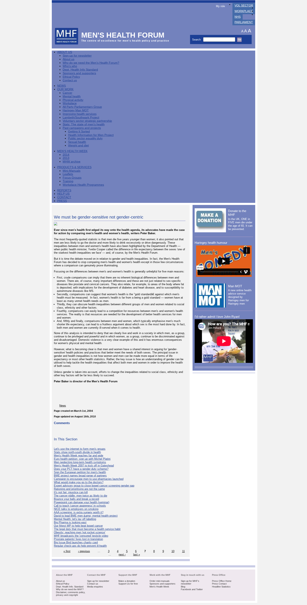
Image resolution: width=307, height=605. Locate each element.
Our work (65, 89)
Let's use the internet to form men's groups (79, 448)
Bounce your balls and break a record (76, 499)
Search (197, 39)
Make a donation (126, 581)
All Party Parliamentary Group (82, 106)
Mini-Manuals (71, 170)
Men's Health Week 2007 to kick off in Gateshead (84, 465)
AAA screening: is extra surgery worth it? (78, 512)
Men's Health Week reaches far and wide (78, 455)
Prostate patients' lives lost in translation (78, 539)
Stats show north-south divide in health (77, 452)
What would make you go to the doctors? (78, 482)
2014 (66, 154)
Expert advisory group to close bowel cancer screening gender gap (94, 485)
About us (68, 59)
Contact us (70, 80)
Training (68, 181)
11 (183, 551)
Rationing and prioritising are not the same (79, 489)
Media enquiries (95, 586)
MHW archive (71, 161)
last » (136, 554)
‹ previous (84, 551)
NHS (238, 16)
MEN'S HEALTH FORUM (123, 35)
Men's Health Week (72, 151)
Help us (63, 193)
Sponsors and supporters (79, 73)
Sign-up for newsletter (77, 55)
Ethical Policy (71, 76)
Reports (64, 190)
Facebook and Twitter (192, 589)
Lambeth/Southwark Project (81, 117)
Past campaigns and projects (82, 128)
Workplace (244, 11)
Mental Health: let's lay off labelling (75, 519)
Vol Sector (244, 5)
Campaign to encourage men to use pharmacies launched (88, 478)
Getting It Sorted (79, 131)
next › (122, 554)
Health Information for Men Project (91, 135)
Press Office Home (221, 581)
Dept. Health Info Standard (80, 69)
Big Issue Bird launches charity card (76, 542)
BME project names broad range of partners (80, 475)
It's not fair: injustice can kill (71, 492)
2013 (66, 158)
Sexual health (77, 142)
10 (172, 551)
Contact (64, 197)
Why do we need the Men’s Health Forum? (91, 62)
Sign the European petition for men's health (80, 472)
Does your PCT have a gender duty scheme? (81, 468)
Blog (183, 586)
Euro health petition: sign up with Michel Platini (82, 458)
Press (62, 200)
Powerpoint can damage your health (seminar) (81, 502)
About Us (64, 52)
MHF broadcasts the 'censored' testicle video (81, 535)
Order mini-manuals (160, 581)
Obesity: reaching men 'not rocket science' (79, 532)
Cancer (67, 92)
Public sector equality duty (85, 138)
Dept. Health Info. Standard (69, 586)
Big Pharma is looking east (70, 522)
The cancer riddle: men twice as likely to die (80, 495)
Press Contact (219, 583)
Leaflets (68, 174)
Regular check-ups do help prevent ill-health (80, 545)
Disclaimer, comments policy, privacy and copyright (70, 593)
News (61, 85)
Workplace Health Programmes (83, 184)
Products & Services (74, 167)
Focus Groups (72, 177)
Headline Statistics (221, 586)
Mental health (72, 96)
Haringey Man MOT (76, 110)
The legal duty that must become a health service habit (87, 529)
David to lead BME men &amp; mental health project (86, 515)
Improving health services (79, 114)
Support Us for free (128, 583)
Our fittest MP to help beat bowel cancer (78, 525)
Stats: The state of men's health (84, 124)
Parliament (244, 22)
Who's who (70, 66)
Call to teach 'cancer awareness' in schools (80, 505)
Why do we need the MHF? (70, 589)
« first (66, 551)
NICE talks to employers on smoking (76, 509)
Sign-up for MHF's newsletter (190, 582)
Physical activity (73, 100)
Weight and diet (78, 145)
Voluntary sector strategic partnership (87, 120)
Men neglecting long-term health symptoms (80, 462)
